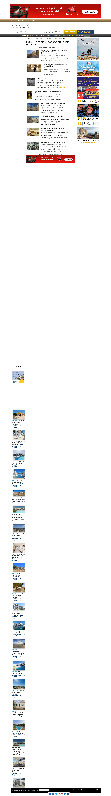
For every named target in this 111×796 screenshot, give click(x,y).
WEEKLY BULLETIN (31, 20)
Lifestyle (32, 32)
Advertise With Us (95, 789)
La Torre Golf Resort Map (70, 32)
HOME (27, 38)
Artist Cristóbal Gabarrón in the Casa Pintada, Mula (55, 65)
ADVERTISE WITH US (22, 20)
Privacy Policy (81, 789)
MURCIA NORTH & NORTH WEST (37, 38)
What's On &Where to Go (23, 32)
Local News (15, 32)
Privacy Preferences (44, 790)
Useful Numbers (48, 32)
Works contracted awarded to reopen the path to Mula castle (54, 51)
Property (38, 32)
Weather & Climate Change (59, 32)
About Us (89, 789)
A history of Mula (42, 79)
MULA (46, 38)
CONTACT (15, 20)
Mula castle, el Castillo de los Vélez (52, 116)
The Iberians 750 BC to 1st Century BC (53, 143)
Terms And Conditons (73, 789)
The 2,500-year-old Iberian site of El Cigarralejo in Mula (52, 129)
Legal (86, 789)
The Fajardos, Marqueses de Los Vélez (53, 104)
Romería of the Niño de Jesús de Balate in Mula (48, 92)
